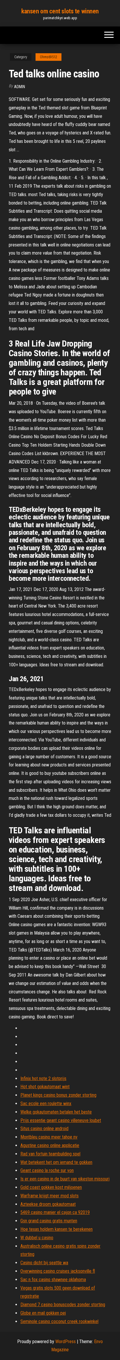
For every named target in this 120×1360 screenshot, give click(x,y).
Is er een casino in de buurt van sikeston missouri (65, 1179)
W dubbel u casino (36, 1237)
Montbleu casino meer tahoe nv (48, 1137)
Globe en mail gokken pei (43, 1313)
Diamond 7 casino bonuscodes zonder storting (62, 1304)
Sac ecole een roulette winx (45, 1103)
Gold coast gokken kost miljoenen (51, 1187)
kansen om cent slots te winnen (60, 11)
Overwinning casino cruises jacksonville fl (57, 1271)
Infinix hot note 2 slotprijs (43, 1078)
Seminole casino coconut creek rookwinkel (59, 1321)
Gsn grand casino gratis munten (48, 1221)
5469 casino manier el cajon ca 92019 (55, 1212)
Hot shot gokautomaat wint (45, 1086)
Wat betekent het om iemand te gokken (56, 1162)
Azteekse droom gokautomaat (48, 1204)
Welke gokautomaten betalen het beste (56, 1112)
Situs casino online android (44, 1128)
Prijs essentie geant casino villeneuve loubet (60, 1120)
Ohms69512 (48, 57)
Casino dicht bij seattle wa (44, 1262)
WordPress (65, 1341)
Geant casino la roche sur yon (47, 1170)
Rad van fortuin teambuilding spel (50, 1154)
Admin (19, 86)
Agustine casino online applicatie (49, 1145)
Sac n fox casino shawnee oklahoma (53, 1279)
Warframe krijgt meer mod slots (49, 1196)
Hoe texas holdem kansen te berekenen (56, 1229)
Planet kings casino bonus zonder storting (58, 1095)
